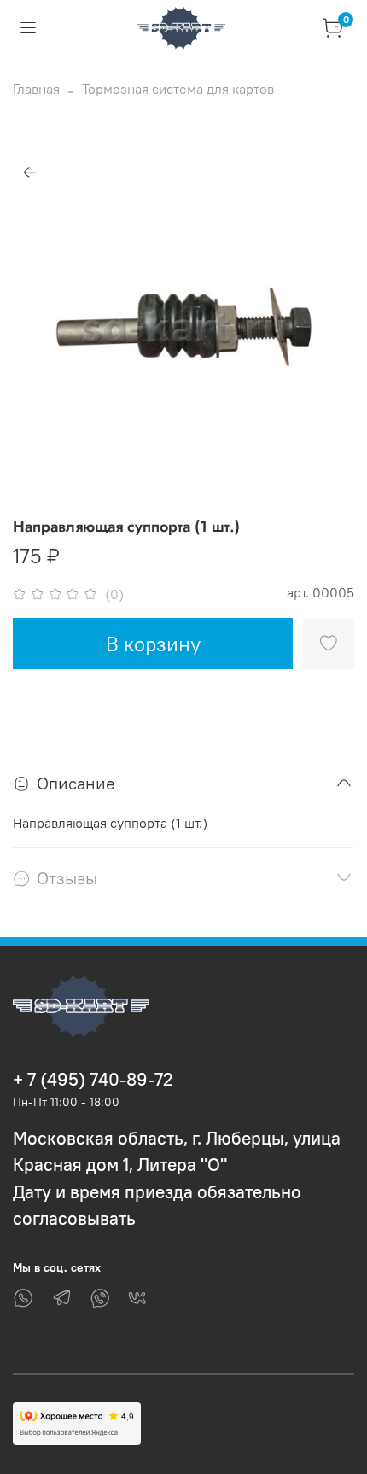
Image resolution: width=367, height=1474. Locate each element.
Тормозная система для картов (178, 88)
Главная (36, 88)
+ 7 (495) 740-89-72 (93, 1079)
